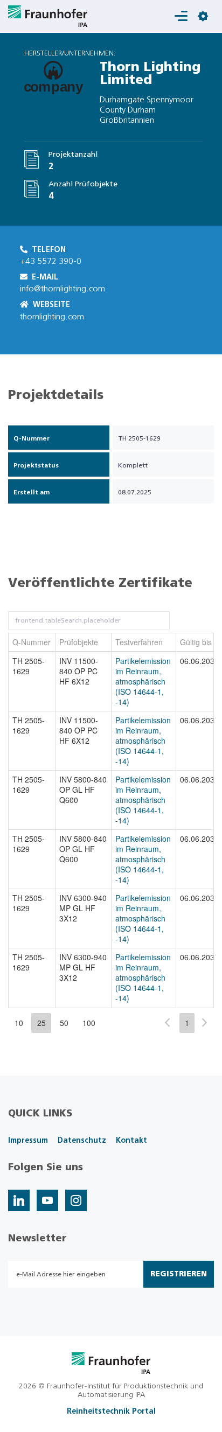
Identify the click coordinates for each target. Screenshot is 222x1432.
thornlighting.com (52, 316)
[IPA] (111, 1362)
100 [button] (88, 1022)
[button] (167, 1022)
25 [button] (41, 1022)
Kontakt (131, 1140)
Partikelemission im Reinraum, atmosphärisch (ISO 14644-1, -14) (143, 681)
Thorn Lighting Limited (150, 74)
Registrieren (178, 1274)
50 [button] (64, 1022)
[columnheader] (32, 642)
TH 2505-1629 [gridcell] (28, 665)
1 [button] (187, 1022)
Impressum (28, 1140)
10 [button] (19, 1022)
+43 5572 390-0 (50, 261)
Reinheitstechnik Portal (111, 1411)
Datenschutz (82, 1140)
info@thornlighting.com (62, 288)
